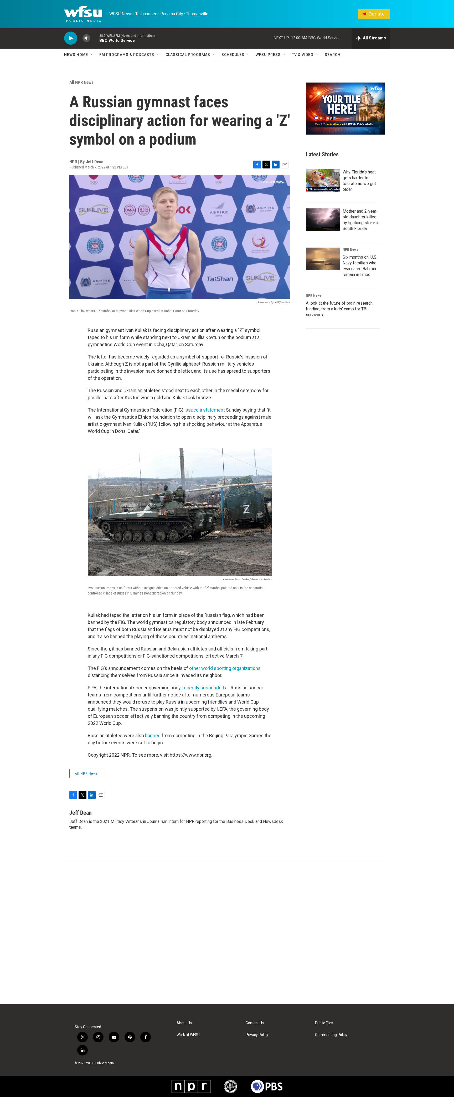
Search (332, 55)
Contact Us (255, 1023)
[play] (70, 38)
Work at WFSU (188, 1035)
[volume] (86, 38)
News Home (76, 55)
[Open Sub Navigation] (92, 55)
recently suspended (203, 687)
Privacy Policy (257, 1035)
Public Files (324, 1023)
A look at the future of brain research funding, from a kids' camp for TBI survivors (339, 309)
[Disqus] (227, 933)
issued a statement (204, 410)
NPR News (350, 249)
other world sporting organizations (225, 668)
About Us (184, 1023)
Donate (376, 14)
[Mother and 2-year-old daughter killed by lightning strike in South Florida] (323, 219)
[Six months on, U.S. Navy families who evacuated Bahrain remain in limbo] (323, 259)
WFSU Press (268, 55)
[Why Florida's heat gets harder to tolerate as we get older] (323, 180)
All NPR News (81, 82)
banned (153, 735)
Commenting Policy (331, 1035)
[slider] (95, 38)
